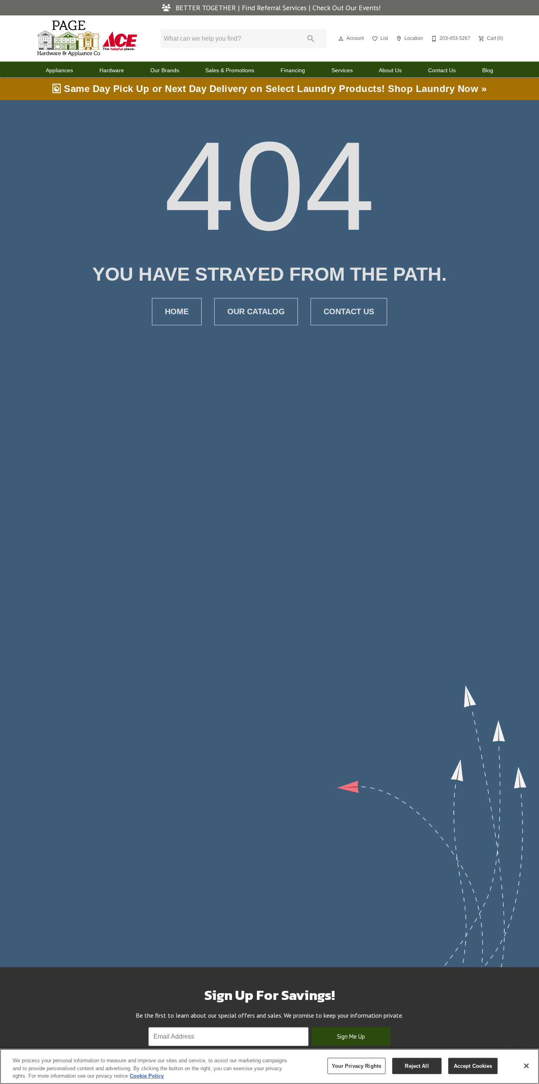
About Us (390, 70)
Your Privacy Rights (356, 1066)
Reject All (417, 1066)
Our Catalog (256, 311)
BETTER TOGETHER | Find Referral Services (241, 7)
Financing (293, 70)
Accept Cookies (473, 1066)
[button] (341, 38)
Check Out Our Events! (347, 7)
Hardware (111, 70)
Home (177, 311)
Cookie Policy (147, 1076)
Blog (487, 70)
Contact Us (442, 70)
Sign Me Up (351, 1036)
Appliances (59, 70)
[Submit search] (311, 39)
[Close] (526, 1066)
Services (342, 70)
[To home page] (87, 38)
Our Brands (164, 70)
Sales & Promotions (229, 70)
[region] (269, 1066)
